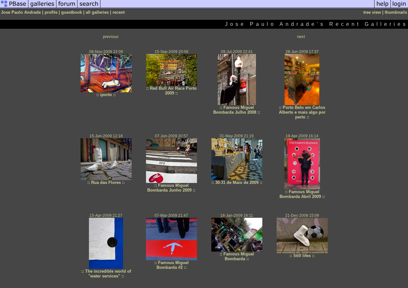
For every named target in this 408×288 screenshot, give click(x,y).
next (301, 36)
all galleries (97, 12)
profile (51, 12)
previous (111, 36)
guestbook (71, 12)
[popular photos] (237, 7)
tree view (372, 12)
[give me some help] (382, 7)
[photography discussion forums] (66, 7)
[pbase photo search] (88, 7)
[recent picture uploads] (42, 7)
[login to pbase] (399, 7)
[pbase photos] (14, 7)
